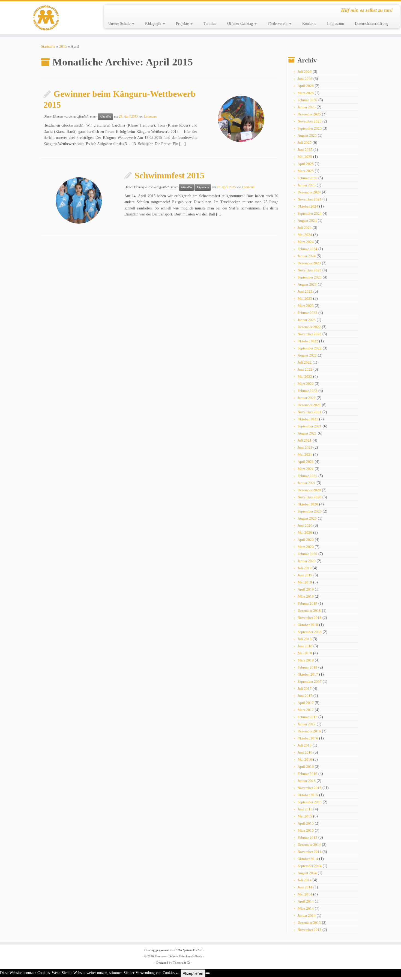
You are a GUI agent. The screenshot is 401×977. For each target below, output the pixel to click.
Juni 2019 (305, 575)
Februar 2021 (307, 476)
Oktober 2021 (308, 419)
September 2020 (310, 511)
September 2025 (310, 128)
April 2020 (306, 540)
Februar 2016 (307, 774)
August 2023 (307, 284)
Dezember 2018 (309, 611)
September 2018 (310, 632)
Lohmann (150, 116)
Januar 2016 (307, 781)
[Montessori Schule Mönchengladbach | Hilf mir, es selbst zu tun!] (46, 17)
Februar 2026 (307, 100)
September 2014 (310, 866)
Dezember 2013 (309, 923)
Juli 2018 (305, 639)
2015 (63, 46)
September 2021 (310, 426)
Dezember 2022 (309, 327)
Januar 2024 (307, 256)
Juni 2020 (305, 525)
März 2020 (306, 547)
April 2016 (306, 767)
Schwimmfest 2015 (169, 175)
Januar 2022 (307, 398)
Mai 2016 (305, 759)
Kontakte (309, 24)
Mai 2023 (305, 298)
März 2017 (306, 710)
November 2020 (309, 497)
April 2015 (306, 823)
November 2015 (309, 788)
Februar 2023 (307, 313)
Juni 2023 (305, 291)
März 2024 (306, 242)
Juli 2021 (305, 440)
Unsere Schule (119, 24)
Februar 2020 (307, 554)
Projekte (183, 24)
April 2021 (306, 462)
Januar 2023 (307, 320)
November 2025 (309, 121)
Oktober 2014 (308, 859)
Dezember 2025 (309, 114)
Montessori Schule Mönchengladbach (178, 956)
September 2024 (310, 213)
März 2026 (306, 93)
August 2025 (307, 135)
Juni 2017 (305, 696)
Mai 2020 (305, 533)
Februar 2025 (307, 178)
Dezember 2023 (309, 263)
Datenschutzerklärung (371, 24)
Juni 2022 (305, 369)
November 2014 (309, 852)
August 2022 (307, 355)
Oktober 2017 (308, 674)
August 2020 (307, 518)
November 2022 (309, 334)
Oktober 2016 (308, 738)
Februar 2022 (307, 391)
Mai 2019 (305, 582)
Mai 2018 (305, 653)
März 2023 (306, 306)
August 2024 (307, 220)
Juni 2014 (305, 887)
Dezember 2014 (309, 845)
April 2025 (306, 164)
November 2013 (309, 930)
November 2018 (309, 618)
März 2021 (306, 469)
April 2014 (306, 901)
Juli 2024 (305, 228)
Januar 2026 (307, 107)
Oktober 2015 (308, 795)
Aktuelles (105, 116)
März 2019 (306, 596)
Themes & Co (181, 962)
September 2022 (310, 348)
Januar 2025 (307, 185)
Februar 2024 (307, 249)
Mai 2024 (305, 235)
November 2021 (309, 412)
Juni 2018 (305, 646)
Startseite (48, 46)
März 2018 (306, 660)
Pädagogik (153, 24)
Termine (210, 24)
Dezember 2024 (309, 192)
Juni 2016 (305, 752)
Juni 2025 (305, 150)
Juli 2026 (305, 72)
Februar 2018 (307, 667)
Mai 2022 (305, 376)
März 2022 (306, 384)
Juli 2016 (305, 745)
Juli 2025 (305, 142)
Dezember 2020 (309, 490)
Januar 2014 (307, 915)
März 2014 (306, 908)
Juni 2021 (305, 447)
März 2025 (306, 171)
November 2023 (309, 270)
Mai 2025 (305, 157)
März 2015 (306, 830)
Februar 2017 (307, 717)
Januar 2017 (307, 724)
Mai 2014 (305, 894)
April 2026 (306, 86)
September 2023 (310, 277)
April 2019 (306, 589)
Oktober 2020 (308, 504)
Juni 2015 (305, 809)
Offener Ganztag (240, 24)
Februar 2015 (307, 837)
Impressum (335, 24)
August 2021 (307, 433)
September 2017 (310, 681)
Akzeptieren (193, 973)
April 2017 (306, 703)
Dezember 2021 (309, 405)
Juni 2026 (305, 79)
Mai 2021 (305, 454)
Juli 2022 (305, 362)
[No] (207, 973)
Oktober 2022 (308, 341)
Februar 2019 (307, 603)
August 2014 (307, 873)
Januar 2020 (307, 561)
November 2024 (309, 199)
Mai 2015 (305, 816)
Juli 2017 (305, 689)
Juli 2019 (305, 568)
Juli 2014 (305, 880)
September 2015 (310, 802)
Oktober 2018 (308, 625)
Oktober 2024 (308, 206)
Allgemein (202, 187)
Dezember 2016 (309, 731)
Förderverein (278, 24)
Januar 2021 (307, 483)
